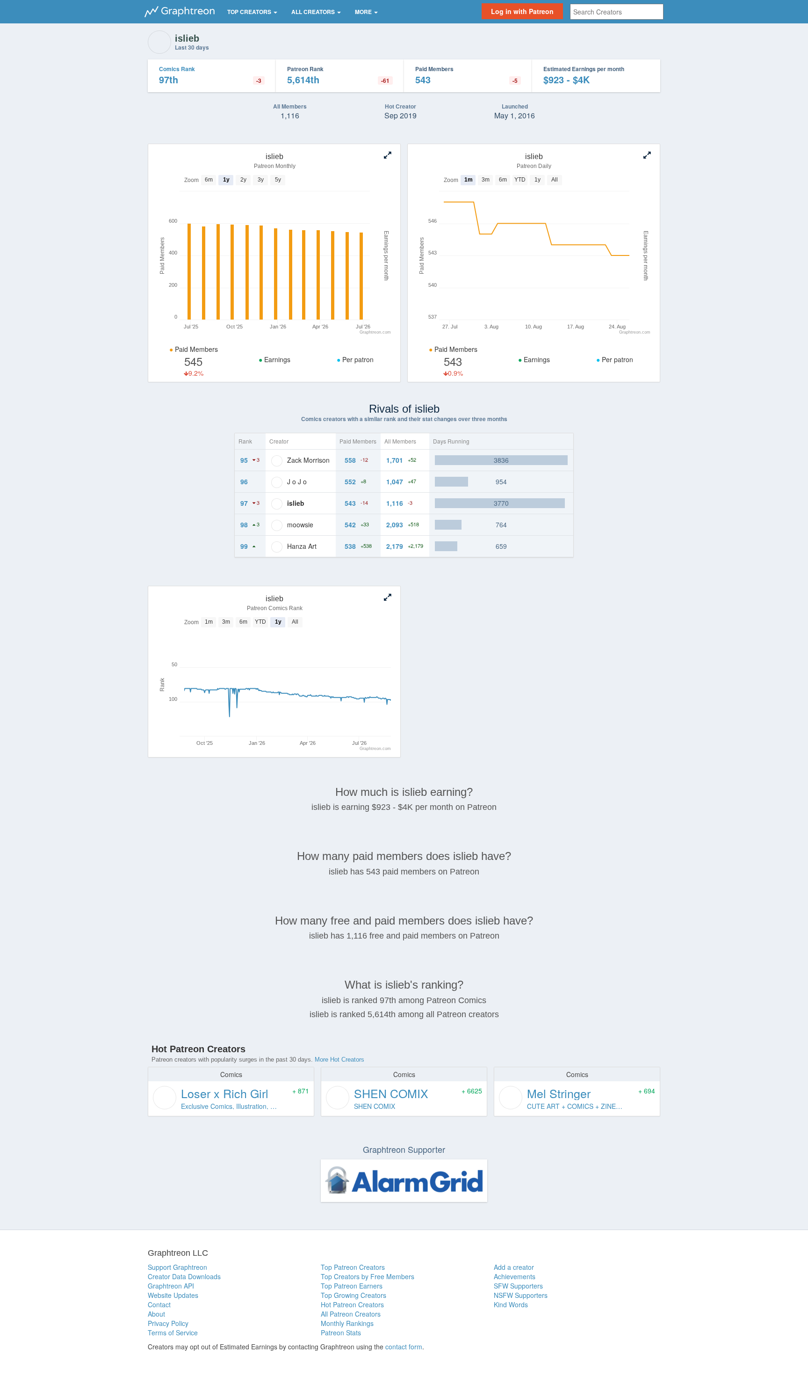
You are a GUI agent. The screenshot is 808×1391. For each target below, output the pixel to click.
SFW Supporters (518, 1285)
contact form (403, 1346)
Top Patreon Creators (353, 1267)
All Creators (313, 11)
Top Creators (250, 11)
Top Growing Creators (353, 1295)
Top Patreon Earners (351, 1285)
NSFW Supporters (521, 1295)
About (156, 1313)
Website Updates (173, 1295)
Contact (159, 1304)
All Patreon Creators (351, 1313)
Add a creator (514, 1267)
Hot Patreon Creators (352, 1304)
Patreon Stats (341, 1332)
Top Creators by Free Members (367, 1276)
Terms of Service (173, 1332)
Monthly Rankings (347, 1323)
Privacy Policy (168, 1323)
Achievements (514, 1276)
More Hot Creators (339, 1059)
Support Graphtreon (177, 1267)
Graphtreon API (171, 1285)
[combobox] (617, 12)
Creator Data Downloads (184, 1276)
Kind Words (511, 1304)
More (364, 11)
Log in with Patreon (522, 11)
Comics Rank (177, 69)
